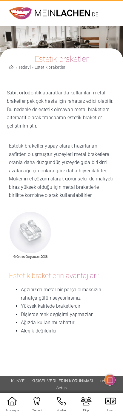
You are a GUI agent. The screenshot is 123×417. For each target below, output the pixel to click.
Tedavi (24, 67)
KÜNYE (17, 380)
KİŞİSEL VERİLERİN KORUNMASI (62, 380)
